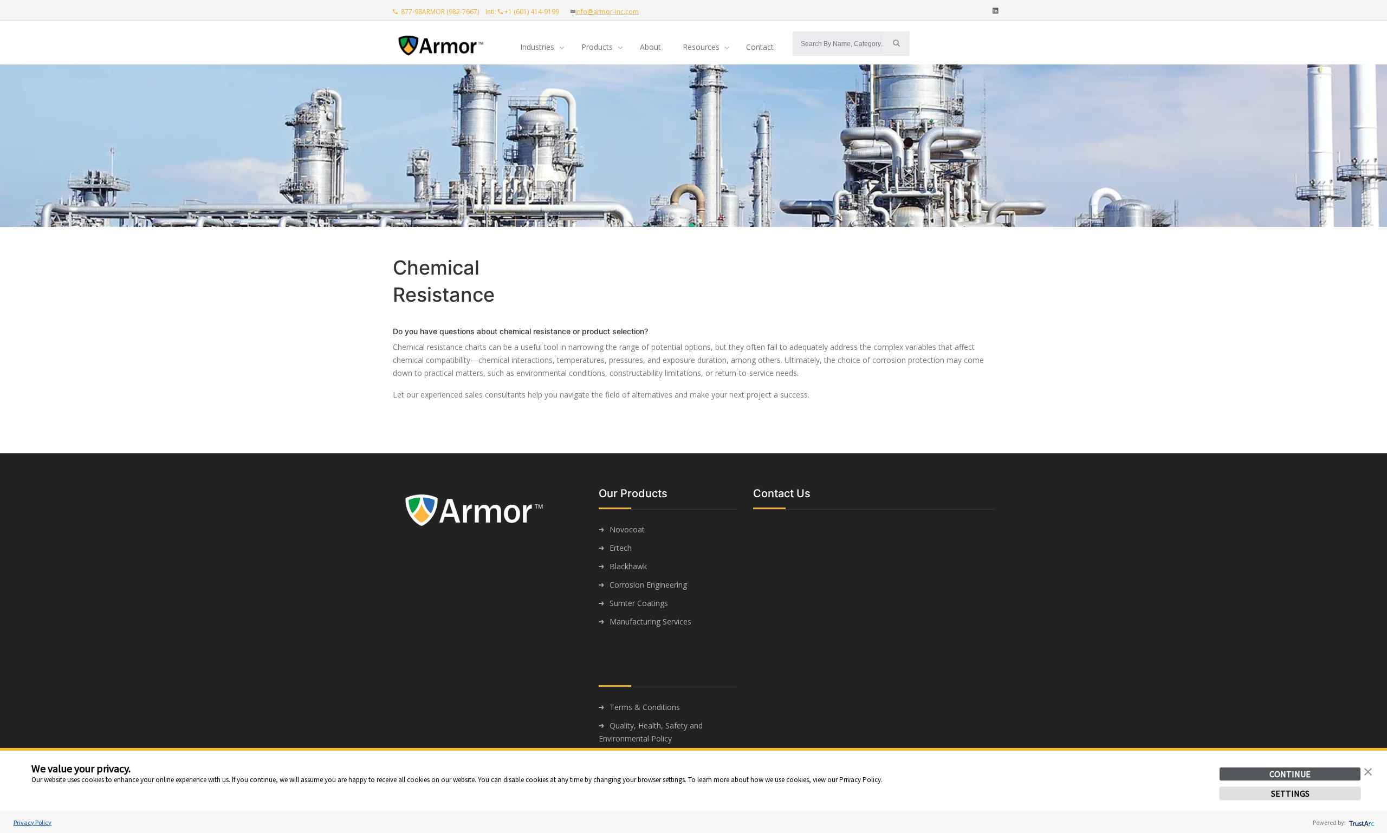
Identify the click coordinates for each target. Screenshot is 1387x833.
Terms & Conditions (645, 707)
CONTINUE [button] (1290, 774)
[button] (1368, 771)
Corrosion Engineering (648, 585)
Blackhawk (628, 566)
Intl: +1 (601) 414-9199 (524, 11)
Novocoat (627, 529)
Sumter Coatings (639, 603)
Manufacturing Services (650, 621)
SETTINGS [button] (1290, 793)
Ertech (621, 548)
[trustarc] (1361, 822)
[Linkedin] (995, 10)
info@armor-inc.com (607, 11)
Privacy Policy (32, 822)
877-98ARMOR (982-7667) (439, 11)
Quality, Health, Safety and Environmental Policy (651, 732)
